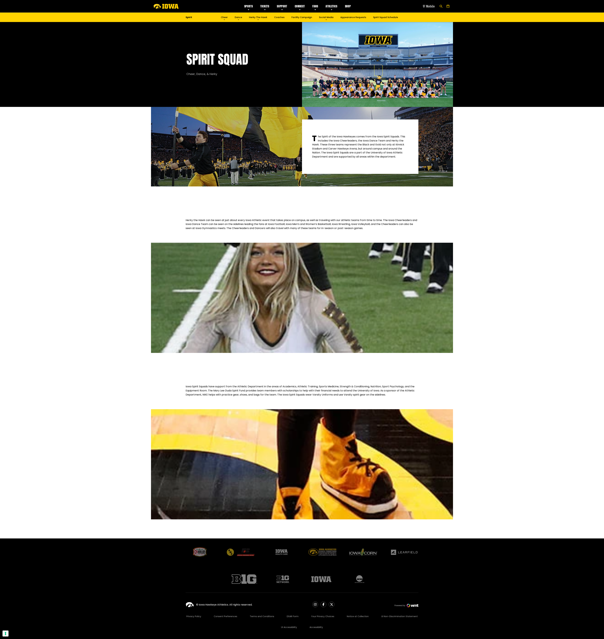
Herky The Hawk (258, 17)
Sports (248, 6)
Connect (300, 6)
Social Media (326, 17)
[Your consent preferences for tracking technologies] (5, 633)
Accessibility (316, 627)
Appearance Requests (353, 17)
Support (282, 6)
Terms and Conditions (262, 616)
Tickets (264, 6)
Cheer (224, 17)
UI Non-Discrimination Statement (399, 616)
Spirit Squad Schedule (385, 17)
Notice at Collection (358, 616)
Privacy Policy (193, 616)
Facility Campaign (301, 17)
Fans (315, 6)
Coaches (279, 17)
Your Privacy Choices (322, 616)
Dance (238, 17)
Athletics (331, 6)
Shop (348, 6)
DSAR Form (293, 616)
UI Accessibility (289, 627)
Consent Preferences (225, 616)
